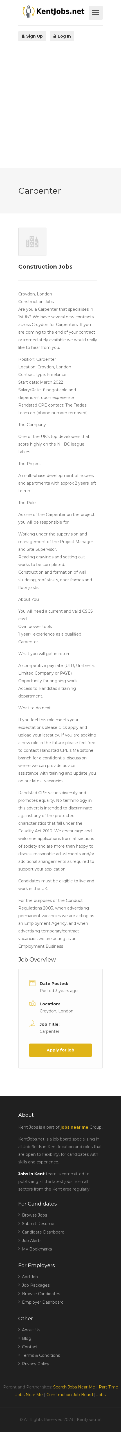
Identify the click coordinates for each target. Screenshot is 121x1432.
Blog (26, 1338)
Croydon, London (56, 1011)
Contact (30, 1346)
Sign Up (34, 36)
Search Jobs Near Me (74, 1387)
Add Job (30, 1276)
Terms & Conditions (41, 1355)
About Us (31, 1329)
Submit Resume (38, 1223)
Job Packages (36, 1285)
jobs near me (74, 1127)
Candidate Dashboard (43, 1232)
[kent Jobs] (52, 11)
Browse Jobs (34, 1215)
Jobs (101, 1394)
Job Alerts (31, 1240)
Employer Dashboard (43, 1302)
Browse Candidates (41, 1293)
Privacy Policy (35, 1363)
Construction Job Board (69, 1394)
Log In (64, 36)
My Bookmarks (37, 1249)
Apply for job (60, 1050)
